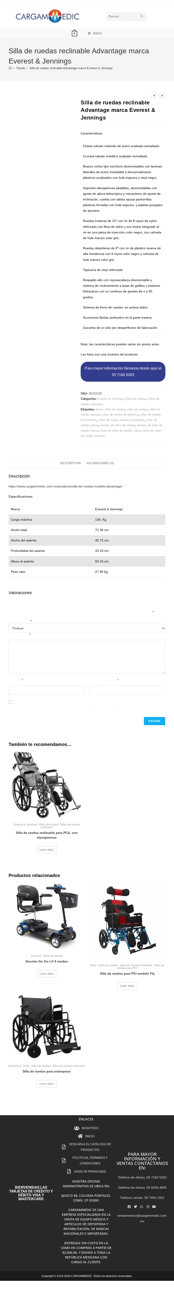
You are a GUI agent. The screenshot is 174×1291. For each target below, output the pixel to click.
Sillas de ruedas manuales (60, 826)
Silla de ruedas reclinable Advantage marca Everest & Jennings (71, 68)
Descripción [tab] (70, 463)
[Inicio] (10, 68)
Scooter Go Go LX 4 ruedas (47, 961)
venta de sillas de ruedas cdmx (119, 430)
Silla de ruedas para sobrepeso (47, 1071)
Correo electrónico (103, 680)
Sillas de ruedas (135, 398)
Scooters (36, 955)
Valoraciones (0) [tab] (100, 463)
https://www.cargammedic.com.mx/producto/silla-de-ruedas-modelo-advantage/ (65, 486)
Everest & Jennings (110, 398)
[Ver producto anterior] (154, 95)
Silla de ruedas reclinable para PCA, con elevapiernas (47, 835)
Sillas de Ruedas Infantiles (135, 965)
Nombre (16, 680)
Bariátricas (15, 1066)
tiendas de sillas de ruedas (117, 425)
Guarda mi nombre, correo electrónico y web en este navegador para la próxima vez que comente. (79, 708)
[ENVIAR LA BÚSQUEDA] (142, 16)
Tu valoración (20, 635)
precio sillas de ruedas (110, 409)
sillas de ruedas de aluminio (120, 414)
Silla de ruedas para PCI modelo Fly (127, 973)
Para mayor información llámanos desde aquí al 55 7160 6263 (123, 371)
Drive (93, 965)
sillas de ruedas (137, 409)
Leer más (47, 849)
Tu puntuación (20, 622)
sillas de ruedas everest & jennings (121, 420)
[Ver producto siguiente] (162, 95)
